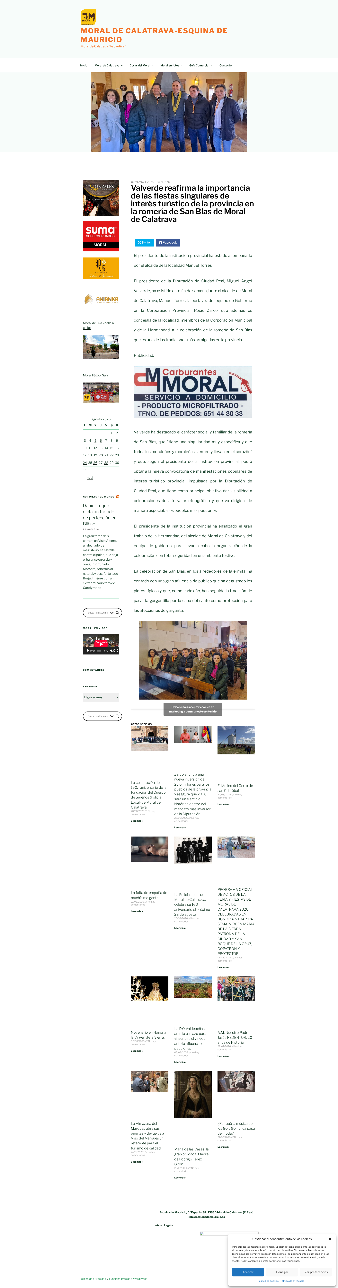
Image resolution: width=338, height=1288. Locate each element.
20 (101, 455)
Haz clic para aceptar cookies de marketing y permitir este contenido (193, 709)
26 (95, 463)
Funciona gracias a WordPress (128, 1278)
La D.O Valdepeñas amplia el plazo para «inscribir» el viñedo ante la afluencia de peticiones (190, 1039)
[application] (101, 644)
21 (106, 455)
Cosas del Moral (140, 65)
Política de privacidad (292, 1280)
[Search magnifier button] (117, 612)
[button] (330, 1239)
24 (85, 463)
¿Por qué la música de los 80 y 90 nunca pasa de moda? (236, 1128)
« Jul (90, 477)
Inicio (83, 65)
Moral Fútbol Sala (95, 375)
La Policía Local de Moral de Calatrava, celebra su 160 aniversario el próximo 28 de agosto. (192, 904)
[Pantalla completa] (116, 651)
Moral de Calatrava (107, 65)
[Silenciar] (112, 651)
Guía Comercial (199, 65)
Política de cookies (268, 1280)
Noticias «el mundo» (99, 496)
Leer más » (137, 820)
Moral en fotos (169, 65)
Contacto (225, 65)
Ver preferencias (316, 1272)
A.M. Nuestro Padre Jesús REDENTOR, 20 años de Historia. (235, 1037)
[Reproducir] (88, 651)
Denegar (282, 1272)
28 (106, 463)
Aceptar (248, 1272)
